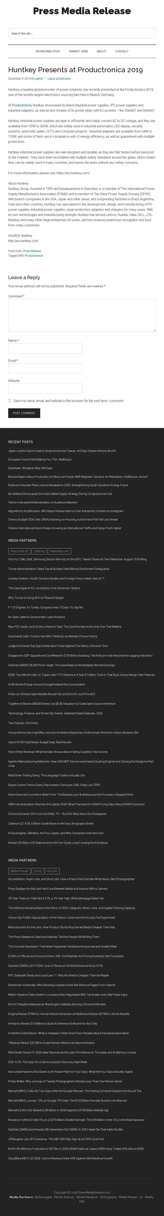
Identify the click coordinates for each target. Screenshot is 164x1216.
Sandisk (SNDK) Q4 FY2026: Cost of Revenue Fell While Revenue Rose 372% (55, 965)
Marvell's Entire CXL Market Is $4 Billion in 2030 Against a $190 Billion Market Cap (58, 1110)
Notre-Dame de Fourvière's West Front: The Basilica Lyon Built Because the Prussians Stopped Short (70, 794)
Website (14, 381)
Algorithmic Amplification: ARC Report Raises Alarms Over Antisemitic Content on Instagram (66, 511)
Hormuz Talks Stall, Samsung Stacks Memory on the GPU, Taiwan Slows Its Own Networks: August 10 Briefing (77, 559)
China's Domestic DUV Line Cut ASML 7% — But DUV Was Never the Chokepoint (57, 813)
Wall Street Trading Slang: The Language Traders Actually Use (46, 775)
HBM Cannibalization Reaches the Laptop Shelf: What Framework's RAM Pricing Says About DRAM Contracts (76, 804)
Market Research (87, 1197)
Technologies (43, 1197)
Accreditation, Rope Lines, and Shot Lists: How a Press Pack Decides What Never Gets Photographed (71, 879)
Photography (108, 1197)
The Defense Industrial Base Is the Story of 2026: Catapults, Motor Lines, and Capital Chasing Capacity (71, 908)
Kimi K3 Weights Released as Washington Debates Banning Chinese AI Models (57, 1004)
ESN (82, 1201)
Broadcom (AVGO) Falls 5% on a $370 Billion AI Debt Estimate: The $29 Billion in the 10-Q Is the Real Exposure (76, 1119)
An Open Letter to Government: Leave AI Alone (36, 617)
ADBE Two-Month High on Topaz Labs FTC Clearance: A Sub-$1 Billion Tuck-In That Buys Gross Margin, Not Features (81, 674)
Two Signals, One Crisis (23, 723)
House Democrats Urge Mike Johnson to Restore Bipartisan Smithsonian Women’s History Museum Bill (73, 732)
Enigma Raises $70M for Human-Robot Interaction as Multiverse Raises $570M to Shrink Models (68, 1014)
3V (141, 1197)
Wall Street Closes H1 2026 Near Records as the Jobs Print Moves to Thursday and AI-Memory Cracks (72, 1052)
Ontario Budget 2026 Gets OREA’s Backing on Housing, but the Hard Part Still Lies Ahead (63, 519)
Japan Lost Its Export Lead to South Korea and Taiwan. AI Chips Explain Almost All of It (62, 450)
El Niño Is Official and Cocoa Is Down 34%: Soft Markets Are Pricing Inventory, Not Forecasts (66, 956)
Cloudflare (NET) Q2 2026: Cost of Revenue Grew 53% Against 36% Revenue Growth (60, 1158)
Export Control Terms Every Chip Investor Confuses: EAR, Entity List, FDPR (54, 785)
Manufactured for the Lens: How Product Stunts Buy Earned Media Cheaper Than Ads (61, 927)
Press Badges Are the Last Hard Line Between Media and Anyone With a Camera (57, 888)
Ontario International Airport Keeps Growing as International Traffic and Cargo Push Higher (64, 528)
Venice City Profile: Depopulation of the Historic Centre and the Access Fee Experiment (61, 917)
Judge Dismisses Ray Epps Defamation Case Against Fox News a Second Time (58, 646)
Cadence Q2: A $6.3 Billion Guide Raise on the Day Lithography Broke (50, 823)
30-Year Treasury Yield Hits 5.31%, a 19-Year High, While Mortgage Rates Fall (55, 898)
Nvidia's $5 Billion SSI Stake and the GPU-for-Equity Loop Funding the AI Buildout (58, 842)
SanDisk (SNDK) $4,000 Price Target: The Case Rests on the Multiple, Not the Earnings (61, 665)
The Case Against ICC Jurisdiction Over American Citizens (44, 588)
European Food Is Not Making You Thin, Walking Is (40, 459)
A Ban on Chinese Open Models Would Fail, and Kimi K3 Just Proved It (51, 694)
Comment (16, 296)
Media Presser (128, 1197)
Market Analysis (64, 1197)
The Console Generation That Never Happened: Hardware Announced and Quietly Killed (62, 946)
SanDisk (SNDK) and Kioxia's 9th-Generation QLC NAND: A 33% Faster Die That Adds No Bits (65, 1129)
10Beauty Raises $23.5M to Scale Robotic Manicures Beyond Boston (51, 1042)
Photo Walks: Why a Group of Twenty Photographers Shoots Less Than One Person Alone (65, 1081)
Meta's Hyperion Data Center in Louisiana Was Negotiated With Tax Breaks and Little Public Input (67, 994)
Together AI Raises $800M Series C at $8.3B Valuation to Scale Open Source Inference (61, 703)
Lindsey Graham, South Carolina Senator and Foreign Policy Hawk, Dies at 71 (56, 578)
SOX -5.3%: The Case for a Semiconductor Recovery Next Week (47, 1062)
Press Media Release (82, 10)
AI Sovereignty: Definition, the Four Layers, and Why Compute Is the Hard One (55, 833)
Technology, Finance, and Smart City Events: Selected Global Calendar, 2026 (55, 713)
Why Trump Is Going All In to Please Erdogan (36, 597)
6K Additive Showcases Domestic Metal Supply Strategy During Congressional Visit (60, 493)
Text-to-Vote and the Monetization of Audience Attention (43, 502)
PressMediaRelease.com (94, 1192)
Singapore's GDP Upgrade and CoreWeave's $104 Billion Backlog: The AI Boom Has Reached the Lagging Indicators (80, 655)
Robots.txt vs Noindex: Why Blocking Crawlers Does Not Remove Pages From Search (61, 985)
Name (13, 341)
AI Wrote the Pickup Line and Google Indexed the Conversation (46, 684)
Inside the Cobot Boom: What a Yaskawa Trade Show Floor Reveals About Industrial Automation (68, 1033)
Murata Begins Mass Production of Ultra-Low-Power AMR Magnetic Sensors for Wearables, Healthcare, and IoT (78, 476)
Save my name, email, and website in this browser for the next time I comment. (69, 401)
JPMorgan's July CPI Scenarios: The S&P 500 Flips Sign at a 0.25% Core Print (56, 1139)
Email (13, 361)
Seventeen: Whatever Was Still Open (30, 468)
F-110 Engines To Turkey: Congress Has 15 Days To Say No (45, 607)
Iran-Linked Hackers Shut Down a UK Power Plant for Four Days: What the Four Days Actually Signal (70, 1071)
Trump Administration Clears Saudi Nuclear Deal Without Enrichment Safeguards (58, 568)
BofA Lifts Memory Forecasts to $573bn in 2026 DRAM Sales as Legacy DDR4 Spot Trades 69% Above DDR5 (76, 1148)
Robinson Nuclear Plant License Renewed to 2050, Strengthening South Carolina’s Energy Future (68, 485)
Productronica (21, 105)
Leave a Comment (59, 78)
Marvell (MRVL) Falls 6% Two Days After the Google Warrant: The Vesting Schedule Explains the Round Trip (74, 1091)
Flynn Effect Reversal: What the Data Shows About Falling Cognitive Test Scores (58, 751)
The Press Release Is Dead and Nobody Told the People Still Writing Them (54, 936)
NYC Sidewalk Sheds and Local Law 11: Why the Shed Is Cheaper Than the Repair (58, 975)
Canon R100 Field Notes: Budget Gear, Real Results (39, 742)
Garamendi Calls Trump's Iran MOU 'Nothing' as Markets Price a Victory (52, 636)
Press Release (32, 251)
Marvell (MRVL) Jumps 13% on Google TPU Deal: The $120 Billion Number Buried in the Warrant (67, 1100)
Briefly (149, 1197)
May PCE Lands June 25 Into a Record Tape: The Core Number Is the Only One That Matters (64, 626)
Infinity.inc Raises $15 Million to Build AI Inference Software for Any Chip (52, 1023)
